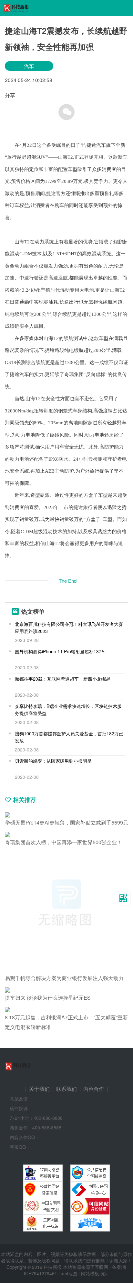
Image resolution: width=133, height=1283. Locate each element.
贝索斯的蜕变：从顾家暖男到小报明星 (53, 761)
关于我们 (39, 1088)
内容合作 (93, 1088)
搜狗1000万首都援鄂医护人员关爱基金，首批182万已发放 (69, 737)
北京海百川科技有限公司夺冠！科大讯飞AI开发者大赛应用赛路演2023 (69, 627)
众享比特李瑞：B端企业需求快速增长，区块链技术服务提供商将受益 (68, 709)
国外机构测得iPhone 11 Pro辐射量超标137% (60, 651)
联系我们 (66, 1088)
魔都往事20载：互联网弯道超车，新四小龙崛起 (62, 678)
